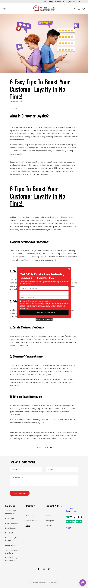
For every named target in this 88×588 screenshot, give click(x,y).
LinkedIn (49, 526)
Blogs (28, 526)
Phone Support (11, 545)
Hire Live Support (41, 582)
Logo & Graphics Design (12, 539)
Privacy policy (53, 582)
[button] (4, 8)
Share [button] (14, 108)
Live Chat (9, 533)
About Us (29, 511)
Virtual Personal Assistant (11, 551)
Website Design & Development (12, 559)
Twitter (48, 516)
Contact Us (30, 516)
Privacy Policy (31, 521)
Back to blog (45, 447)
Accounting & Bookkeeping (10, 512)
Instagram (50, 521)
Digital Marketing (12, 523)
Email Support (11, 528)
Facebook (50, 511)
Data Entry (9, 518)
